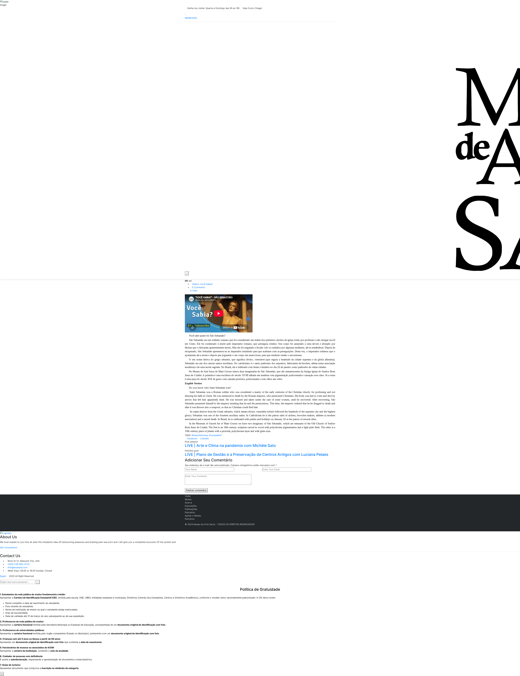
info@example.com (17, 567)
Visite (188, 496)
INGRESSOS (191, 18)
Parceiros (189, 519)
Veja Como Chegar (252, 8)
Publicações (191, 509)
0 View (193, 290)
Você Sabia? (206, 284)
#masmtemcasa (200, 435)
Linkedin (204, 438)
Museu (188, 499)
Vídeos (195, 284)
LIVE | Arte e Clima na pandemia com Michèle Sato (230, 445)
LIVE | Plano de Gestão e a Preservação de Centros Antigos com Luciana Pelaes (256, 454)
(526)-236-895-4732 (19, 564)
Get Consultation (8, 547)
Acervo (188, 502)
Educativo (190, 512)
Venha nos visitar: (213, 8)
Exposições (191, 505)
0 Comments (198, 287)
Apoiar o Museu (193, 515)
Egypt (3, 576)
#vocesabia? (215, 435)
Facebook (191, 438)
